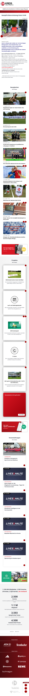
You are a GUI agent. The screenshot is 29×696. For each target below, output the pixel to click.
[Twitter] (8, 18)
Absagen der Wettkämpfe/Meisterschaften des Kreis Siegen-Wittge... (14, 237)
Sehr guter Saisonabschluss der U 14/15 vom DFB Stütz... (15, 381)
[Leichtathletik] (26, 688)
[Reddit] (11, 18)
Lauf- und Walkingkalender (15, 305)
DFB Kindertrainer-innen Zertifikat (14, 280)
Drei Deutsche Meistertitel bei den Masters (14, 163)
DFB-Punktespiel (14, 331)
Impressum (12, 631)
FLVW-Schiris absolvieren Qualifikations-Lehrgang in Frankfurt (13, 145)
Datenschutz (17, 631)
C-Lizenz (14, 356)
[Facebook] (5, 18)
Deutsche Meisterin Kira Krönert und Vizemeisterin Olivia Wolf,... (12, 182)
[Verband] (26, 691)
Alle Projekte (21, 414)
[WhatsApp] (2, 18)
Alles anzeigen (14, 89)
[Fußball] (26, 685)
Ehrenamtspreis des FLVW (9, 126)
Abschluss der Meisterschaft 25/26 (12, 200)
